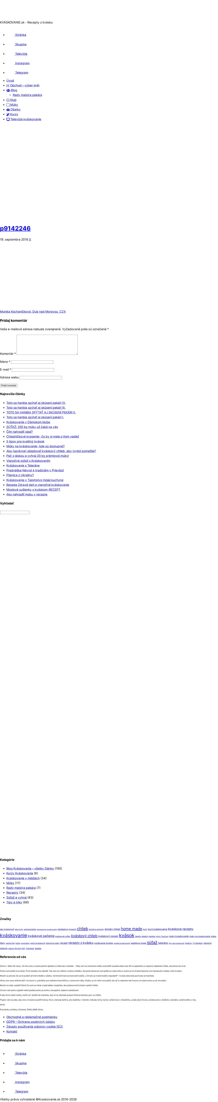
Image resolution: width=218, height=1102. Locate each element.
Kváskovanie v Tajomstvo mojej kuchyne (34, 480)
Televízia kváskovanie (25, 119)
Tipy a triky (14, 902)
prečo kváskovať (37, 943)
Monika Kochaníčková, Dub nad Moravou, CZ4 (33, 311)
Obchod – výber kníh (24, 85)
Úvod (10, 80)
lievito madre (141, 936)
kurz (145, 929)
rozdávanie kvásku (103, 943)
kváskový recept (108, 936)
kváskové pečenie (41, 936)
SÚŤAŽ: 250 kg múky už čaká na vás (32, 427)
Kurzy (13, 114)
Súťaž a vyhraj (16, 897)
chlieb (82, 928)
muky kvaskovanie (179, 936)
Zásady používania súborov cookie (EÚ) (34, 1026)
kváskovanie (13, 935)
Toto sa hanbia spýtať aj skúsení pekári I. (35, 417)
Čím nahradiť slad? (19, 432)
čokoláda (30, 948)
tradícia (188, 943)
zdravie (4, 948)
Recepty (12, 892)
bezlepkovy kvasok (67, 929)
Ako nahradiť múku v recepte (26, 494)
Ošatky (15, 109)
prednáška (25, 943)
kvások (126, 935)
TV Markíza (197, 943)
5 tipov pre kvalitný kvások (25, 441)
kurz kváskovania (157, 929)
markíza (151, 936)
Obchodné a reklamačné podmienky (31, 1017)
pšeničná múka (52, 943)
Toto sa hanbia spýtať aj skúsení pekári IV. (36, 403)
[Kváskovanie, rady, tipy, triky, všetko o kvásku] (13, 17)
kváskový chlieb (84, 936)
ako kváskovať (7, 929)
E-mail (5, 369)
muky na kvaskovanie (199, 936)
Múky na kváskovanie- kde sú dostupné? (35, 446)
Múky (13, 105)
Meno (5, 362)
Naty (2, 943)
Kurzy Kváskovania (19, 873)
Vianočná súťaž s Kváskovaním (28, 461)
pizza (17, 943)
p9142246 (15, 228)
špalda (38, 948)
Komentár (8, 354)
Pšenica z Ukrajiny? (20, 475)
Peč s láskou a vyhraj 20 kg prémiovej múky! (37, 456)
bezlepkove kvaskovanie (47, 929)
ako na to (19, 929)
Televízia (20, 54)
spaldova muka (138, 943)
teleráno (163, 943)
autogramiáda (30, 929)
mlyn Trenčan (162, 936)
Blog (13, 90)
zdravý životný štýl (16, 948)
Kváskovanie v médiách (23, 878)
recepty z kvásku (80, 943)
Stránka (20, 35)
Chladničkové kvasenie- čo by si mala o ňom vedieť (42, 436)
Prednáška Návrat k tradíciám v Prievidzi (35, 470)
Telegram (21, 72)
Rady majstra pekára (27, 95)
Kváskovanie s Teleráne (23, 465)
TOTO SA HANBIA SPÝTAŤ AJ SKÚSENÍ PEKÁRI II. (41, 412)
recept (64, 943)
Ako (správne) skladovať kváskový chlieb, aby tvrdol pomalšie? (51, 451)
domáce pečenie (96, 929)
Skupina (20, 44)
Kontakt (11, 1031)
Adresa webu (9, 377)
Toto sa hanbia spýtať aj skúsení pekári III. (35, 408)
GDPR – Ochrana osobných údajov (30, 1022)
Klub (12, 100)
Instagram (22, 63)
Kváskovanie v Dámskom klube (28, 422)
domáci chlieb (112, 929)
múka (213, 936)
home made (131, 928)
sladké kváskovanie (122, 943)
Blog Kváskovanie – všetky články (30, 868)
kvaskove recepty (180, 929)
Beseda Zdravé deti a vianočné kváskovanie (37, 485)
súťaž (152, 942)
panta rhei (10, 943)
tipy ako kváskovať (176, 943)
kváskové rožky (62, 936)
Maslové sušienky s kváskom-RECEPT (33, 489)
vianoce (207, 943)
